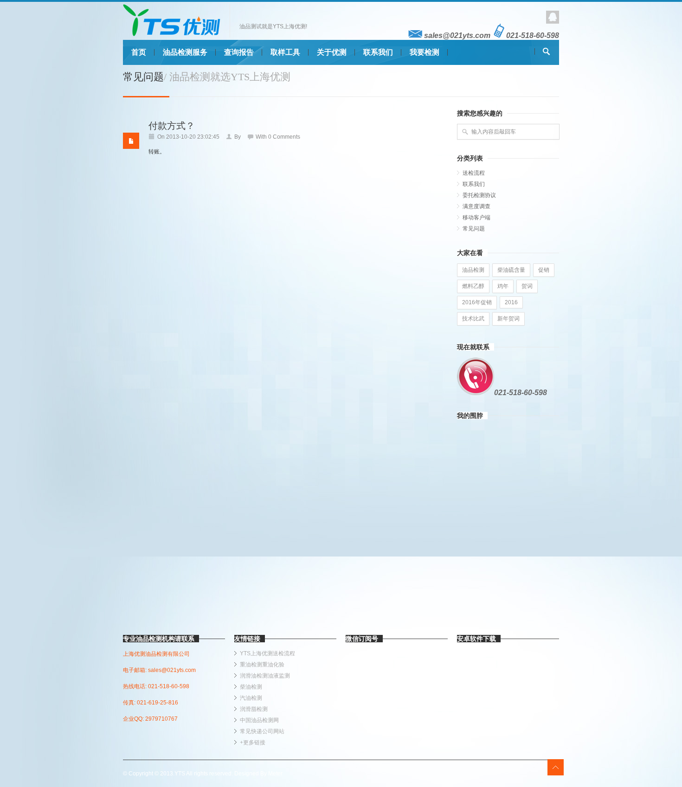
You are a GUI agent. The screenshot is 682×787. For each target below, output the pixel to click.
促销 (543, 270)
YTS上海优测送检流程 (267, 653)
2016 (511, 302)
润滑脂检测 (254, 709)
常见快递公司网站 (262, 731)
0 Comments (284, 137)
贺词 (527, 286)
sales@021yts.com (456, 35)
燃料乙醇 (473, 286)
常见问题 (474, 228)
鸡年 (502, 286)
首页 (138, 52)
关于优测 (332, 52)
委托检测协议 (479, 195)
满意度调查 (476, 206)
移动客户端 (476, 217)
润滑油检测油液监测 (265, 675)
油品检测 (473, 270)
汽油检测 (251, 698)
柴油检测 (251, 687)
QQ (552, 17)
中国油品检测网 (259, 720)
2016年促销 (477, 302)
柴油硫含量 (511, 270)
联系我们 (378, 52)
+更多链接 (252, 742)
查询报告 (239, 52)
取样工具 (285, 52)
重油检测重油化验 (262, 664)
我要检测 (424, 52)
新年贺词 (508, 318)
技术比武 (473, 318)
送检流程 (474, 173)
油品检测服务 (185, 52)
